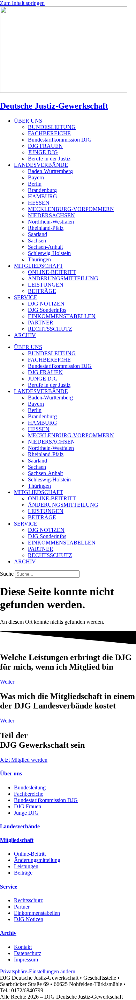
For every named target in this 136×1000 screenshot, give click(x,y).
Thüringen (39, 259)
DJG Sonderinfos (47, 310)
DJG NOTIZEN (46, 304)
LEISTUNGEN (45, 285)
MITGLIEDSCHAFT (38, 266)
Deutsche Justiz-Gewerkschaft (54, 105)
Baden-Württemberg (50, 171)
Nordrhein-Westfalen (51, 222)
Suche (7, 574)
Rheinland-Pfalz (45, 228)
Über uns (11, 773)
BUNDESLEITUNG (52, 127)
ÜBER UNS (28, 121)
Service (8, 887)
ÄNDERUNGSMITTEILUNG (63, 278)
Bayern (36, 177)
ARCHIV (25, 335)
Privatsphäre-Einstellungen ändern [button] (37, 971)
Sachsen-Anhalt (45, 247)
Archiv (8, 933)
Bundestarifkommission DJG (60, 140)
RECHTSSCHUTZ (50, 329)
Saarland (37, 234)
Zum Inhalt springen (22, 3)
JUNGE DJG (43, 152)
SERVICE (25, 297)
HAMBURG (42, 196)
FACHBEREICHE (49, 133)
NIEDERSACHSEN (51, 215)
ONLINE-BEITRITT (52, 272)
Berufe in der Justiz (49, 159)
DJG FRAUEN (45, 146)
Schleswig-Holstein (49, 253)
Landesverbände (20, 826)
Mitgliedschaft (16, 840)
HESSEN (39, 203)
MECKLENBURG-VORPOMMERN (71, 209)
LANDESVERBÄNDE (41, 165)
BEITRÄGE (42, 291)
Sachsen (37, 241)
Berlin (34, 184)
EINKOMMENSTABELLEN (62, 316)
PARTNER (40, 323)
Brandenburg (42, 190)
